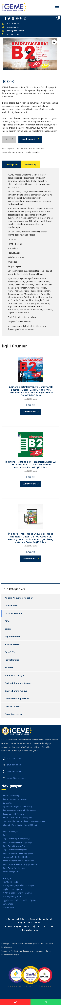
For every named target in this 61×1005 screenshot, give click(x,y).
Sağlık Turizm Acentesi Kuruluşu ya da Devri (20, 864)
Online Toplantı (13, 706)
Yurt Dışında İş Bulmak (13, 896)
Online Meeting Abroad (17, 698)
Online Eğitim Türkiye (16, 691)
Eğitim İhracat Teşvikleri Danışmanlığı (17, 806)
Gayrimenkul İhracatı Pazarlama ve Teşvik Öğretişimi (24, 821)
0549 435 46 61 (13, 27)
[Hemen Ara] (15, 1002)
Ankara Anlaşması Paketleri (19, 598)
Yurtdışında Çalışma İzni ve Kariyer (18, 885)
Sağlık (5, 835)
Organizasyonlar (13, 714)
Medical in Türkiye (14, 675)
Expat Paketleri (13, 636)
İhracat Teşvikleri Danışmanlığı (15, 799)
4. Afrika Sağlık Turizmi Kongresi (17, 893)
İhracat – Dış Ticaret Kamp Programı (17, 817)
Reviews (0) (30, 164)
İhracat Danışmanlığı (11, 795)
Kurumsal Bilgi (16, 919)
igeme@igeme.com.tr (15, 30)
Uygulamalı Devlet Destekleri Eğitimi (17, 857)
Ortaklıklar (46, 926)
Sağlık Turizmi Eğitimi (11, 831)
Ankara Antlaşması (10, 872)
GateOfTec (10, 652)
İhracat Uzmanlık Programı (13, 814)
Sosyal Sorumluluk (41, 919)
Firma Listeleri (18, 152)
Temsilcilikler (30, 930)
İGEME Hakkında (10, 882)
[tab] (11, 164)
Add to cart (28, 139)
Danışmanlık (11, 605)
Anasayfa (7, 878)
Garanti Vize (7, 803)
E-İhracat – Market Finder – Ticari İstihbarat (20, 825)
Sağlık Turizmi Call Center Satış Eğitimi (18, 853)
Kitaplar (9, 667)
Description (12, 164)
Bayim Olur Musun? (30, 922)
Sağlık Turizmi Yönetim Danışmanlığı (17, 842)
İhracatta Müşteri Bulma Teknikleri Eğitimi (19, 810)
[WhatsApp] (45, 1002)
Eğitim (8, 629)
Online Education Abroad (18, 683)
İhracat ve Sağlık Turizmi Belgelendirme (18, 861)
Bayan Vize (8, 904)
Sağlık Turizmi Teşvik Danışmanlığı (16, 839)
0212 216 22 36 (13, 34)
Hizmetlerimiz (12, 660)
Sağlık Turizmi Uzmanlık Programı (16, 846)
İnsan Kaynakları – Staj (21, 926)
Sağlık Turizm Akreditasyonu (14, 868)
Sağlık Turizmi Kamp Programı (15, 850)
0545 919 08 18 (13, 23)
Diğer (7, 621)
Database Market (32, 152)
